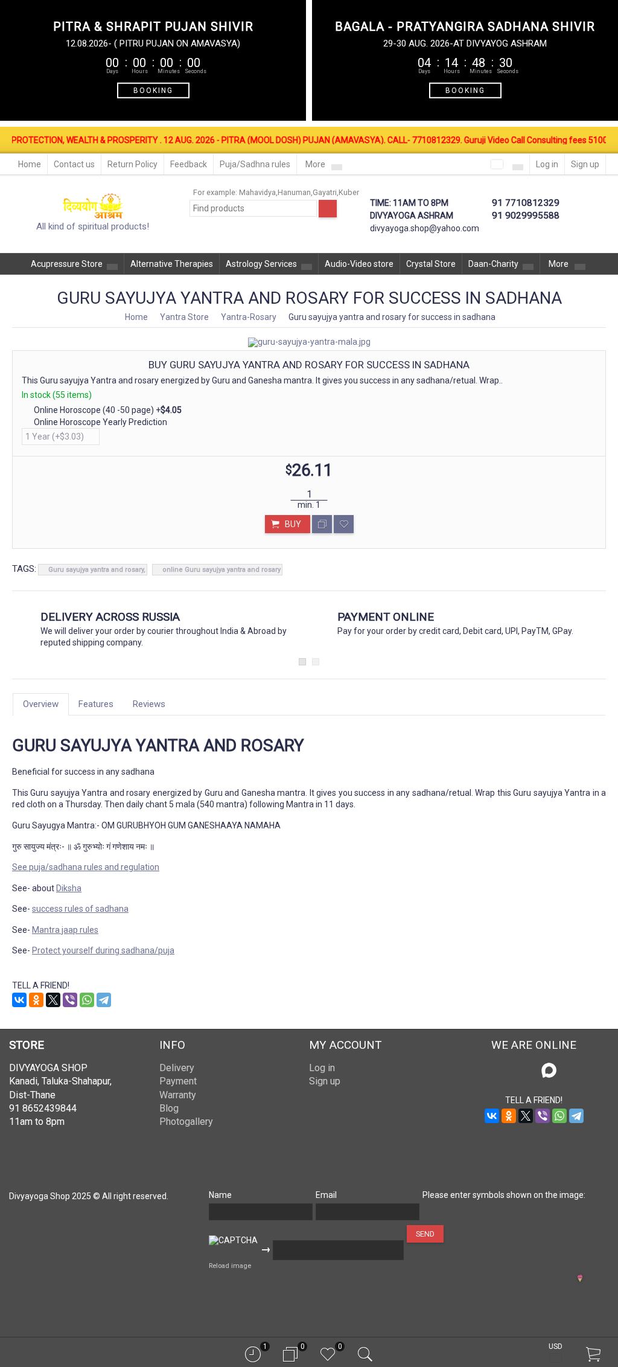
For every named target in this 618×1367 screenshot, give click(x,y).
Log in (547, 164)
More (316, 164)
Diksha (68, 888)
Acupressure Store (67, 264)
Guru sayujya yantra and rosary (96, 570)
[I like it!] (344, 524)
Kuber (349, 192)
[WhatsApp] (87, 1000)
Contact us (74, 164)
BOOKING (153, 90)
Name (220, 1195)
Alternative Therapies (171, 264)
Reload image (230, 1266)
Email (326, 1195)
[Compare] (322, 524)
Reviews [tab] (149, 704)
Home (29, 164)
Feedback (188, 164)
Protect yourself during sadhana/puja (103, 950)
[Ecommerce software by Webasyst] (595, 1277)
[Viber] (70, 1000)
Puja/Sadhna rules (255, 164)
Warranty (177, 1095)
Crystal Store (431, 264)
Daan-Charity (493, 264)
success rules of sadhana (80, 909)
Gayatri (325, 192)
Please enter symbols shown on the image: (503, 1195)
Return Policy (132, 164)
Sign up (585, 164)
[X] (53, 1000)
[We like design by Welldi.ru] (580, 1279)
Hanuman (294, 192)
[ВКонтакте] (19, 1000)
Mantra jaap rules (65, 930)
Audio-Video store (359, 264)
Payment (178, 1081)
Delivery (176, 1068)
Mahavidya (257, 192)
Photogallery (186, 1121)
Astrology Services (261, 264)
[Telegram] (104, 1000)
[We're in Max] (548, 1071)
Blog (169, 1108)
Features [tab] (95, 704)
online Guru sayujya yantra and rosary (221, 570)
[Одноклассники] (36, 1000)
